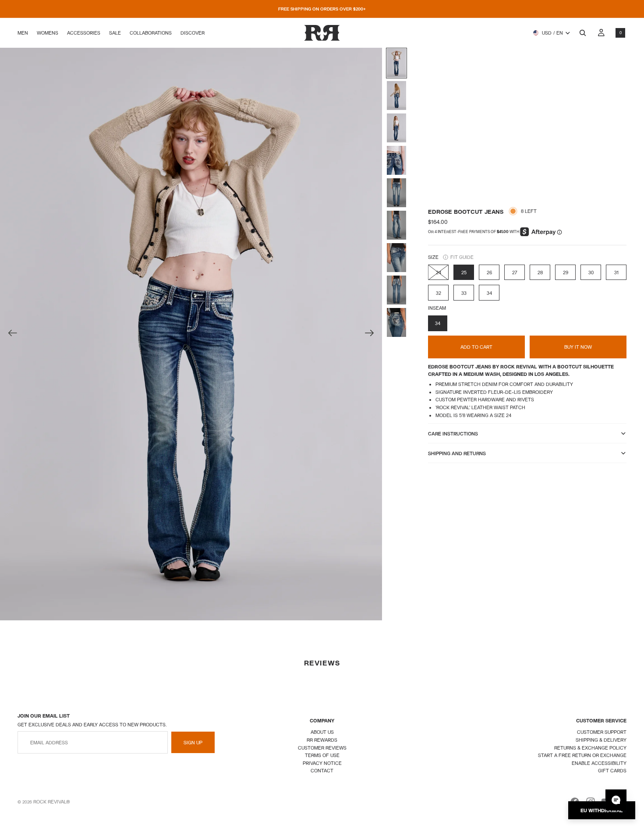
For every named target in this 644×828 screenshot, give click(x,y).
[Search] (582, 32)
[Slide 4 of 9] (396, 160)
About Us (322, 732)
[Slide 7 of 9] (396, 257)
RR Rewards (322, 740)
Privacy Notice (322, 763)
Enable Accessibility (599, 763)
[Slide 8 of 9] (396, 290)
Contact (322, 770)
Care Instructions (453, 433)
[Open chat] (615, 799)
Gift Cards (612, 770)
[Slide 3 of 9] (396, 127)
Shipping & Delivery (601, 740)
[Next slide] (372, 334)
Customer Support (601, 732)
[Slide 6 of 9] (396, 225)
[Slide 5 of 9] (396, 192)
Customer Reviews (322, 747)
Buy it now (578, 347)
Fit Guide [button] (462, 257)
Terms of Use (322, 755)
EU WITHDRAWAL (601, 810)
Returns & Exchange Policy (590, 747)
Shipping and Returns (457, 453)
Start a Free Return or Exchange (582, 755)
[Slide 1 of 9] (396, 63)
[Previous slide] (10, 334)
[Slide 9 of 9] (396, 322)
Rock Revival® (51, 801)
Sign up (193, 742)
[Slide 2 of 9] (396, 95)
